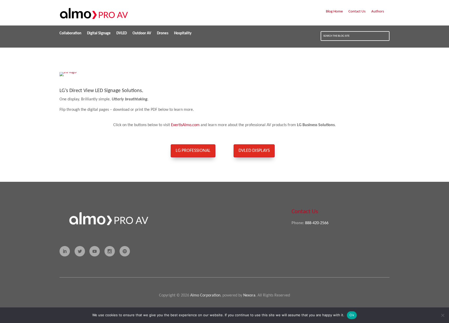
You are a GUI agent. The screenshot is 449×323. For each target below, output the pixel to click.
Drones (162, 33)
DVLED (121, 33)
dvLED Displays (254, 150)
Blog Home (334, 12)
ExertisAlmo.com (185, 125)
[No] (442, 315)
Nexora (249, 295)
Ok (351, 315)
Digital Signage (99, 33)
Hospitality (183, 33)
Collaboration (70, 33)
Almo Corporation (205, 295)
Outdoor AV (142, 33)
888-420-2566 (316, 223)
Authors (377, 12)
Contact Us (357, 12)
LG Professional (193, 150)
